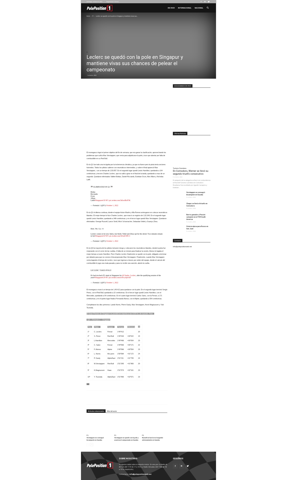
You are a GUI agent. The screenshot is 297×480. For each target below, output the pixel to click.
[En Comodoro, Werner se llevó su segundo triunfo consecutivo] (191, 152)
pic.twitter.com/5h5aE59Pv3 (119, 236)
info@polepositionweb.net (140, 474)
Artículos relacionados (96, 411)
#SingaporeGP (100, 200)
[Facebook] (201, 1)
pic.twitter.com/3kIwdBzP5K (120, 200)
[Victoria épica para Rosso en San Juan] (178, 229)
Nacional (199, 8)
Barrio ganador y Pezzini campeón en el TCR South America (196, 217)
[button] (207, 8)
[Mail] (205, 1)
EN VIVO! (171, 8)
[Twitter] (208, 1)
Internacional (184, 8)
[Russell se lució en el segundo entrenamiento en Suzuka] (154, 424)
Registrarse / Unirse (112, 1)
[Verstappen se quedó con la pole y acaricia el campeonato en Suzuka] (127, 424)
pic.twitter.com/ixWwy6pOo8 (120, 277)
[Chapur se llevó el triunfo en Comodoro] (178, 206)
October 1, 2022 (112, 205)
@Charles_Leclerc (129, 275)
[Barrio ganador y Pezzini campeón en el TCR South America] (178, 217)
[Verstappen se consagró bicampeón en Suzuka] (99, 424)
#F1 (107, 200)
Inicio (88, 16)
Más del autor (112, 411)
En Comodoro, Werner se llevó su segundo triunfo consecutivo (190, 172)
